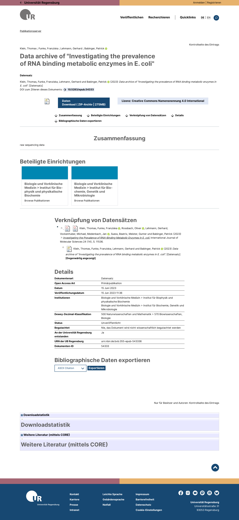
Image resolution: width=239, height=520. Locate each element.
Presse (74, 504)
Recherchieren (159, 17)
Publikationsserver (30, 31)
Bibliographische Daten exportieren (80, 120)
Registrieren (214, 2)
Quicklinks (188, 17)
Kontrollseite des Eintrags (204, 44)
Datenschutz (143, 504)
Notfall (107, 504)
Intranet (74, 510)
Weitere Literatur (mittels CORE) (46, 435)
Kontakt (74, 494)
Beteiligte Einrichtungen (105, 115)
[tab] (119, 425)
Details (179, 115)
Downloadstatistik (36, 415)
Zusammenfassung (70, 115)
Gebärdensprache (113, 499)
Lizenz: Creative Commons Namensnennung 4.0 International (163, 101)
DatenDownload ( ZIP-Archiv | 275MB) (84, 102)
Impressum (142, 494)
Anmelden (199, 2)
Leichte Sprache (112, 494)
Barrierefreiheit (145, 499)
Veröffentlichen (131, 17)
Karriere (74, 499)
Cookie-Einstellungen (149, 510)
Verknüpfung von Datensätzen (147, 115)
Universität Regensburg (41, 2)
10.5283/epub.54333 (81, 89)
